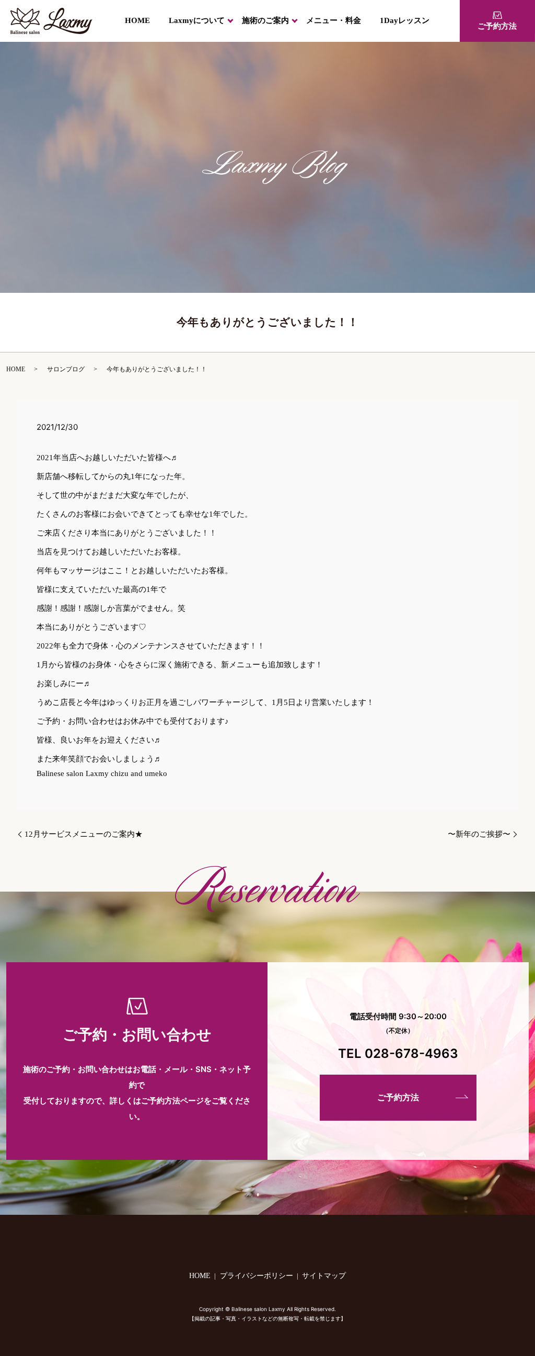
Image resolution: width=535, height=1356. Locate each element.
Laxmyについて (197, 20)
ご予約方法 (497, 26)
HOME (137, 20)
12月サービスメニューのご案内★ (84, 834)
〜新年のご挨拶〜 (479, 834)
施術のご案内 (265, 20)
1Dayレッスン (404, 20)
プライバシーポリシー (256, 1276)
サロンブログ (66, 369)
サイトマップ (324, 1276)
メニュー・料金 (333, 20)
